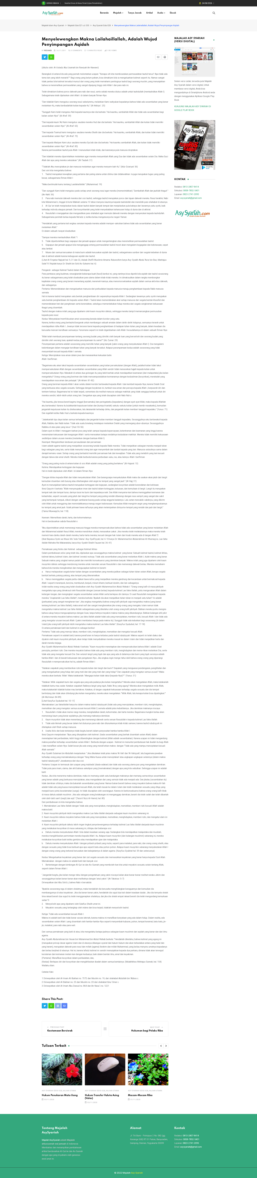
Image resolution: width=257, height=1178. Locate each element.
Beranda (104, 13)
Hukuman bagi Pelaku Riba (147, 1031)
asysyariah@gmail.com (191, 198)
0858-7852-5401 (191, 190)
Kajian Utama (69, 1091)
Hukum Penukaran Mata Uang (60, 1095)
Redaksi (48, 50)
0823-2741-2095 (191, 194)
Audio (160, 13)
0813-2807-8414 (191, 187)
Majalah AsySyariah (51, 1140)
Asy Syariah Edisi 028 (52, 1091)
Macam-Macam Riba (140, 1095)
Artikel (149, 13)
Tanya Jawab (135, 13)
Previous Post (57, 1027)
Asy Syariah (137, 1172)
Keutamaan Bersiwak (60, 1031)
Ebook (173, 13)
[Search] (214, 13)
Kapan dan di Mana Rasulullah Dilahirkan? (81, 3)
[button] (160, 1045)
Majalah (117, 13)
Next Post (155, 1027)
